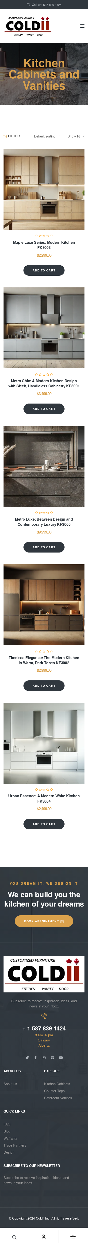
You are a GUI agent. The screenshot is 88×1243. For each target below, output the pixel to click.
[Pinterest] (52, 1057)
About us (10, 1083)
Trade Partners (15, 1145)
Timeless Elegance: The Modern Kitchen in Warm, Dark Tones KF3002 (44, 660)
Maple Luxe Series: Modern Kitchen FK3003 (44, 245)
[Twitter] (27, 1057)
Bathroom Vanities (58, 1097)
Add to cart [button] (44, 270)
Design (9, 1152)
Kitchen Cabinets (57, 1083)
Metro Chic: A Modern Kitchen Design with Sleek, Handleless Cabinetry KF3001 (44, 383)
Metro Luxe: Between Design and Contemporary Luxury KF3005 (44, 521)
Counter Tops (54, 1090)
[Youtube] (61, 1057)
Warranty (10, 1138)
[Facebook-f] (35, 1057)
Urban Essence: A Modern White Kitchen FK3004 (44, 798)
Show (72, 136)
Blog (7, 1131)
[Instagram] (44, 1057)
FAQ (7, 1123)
